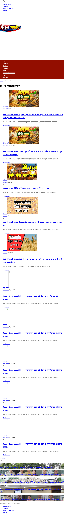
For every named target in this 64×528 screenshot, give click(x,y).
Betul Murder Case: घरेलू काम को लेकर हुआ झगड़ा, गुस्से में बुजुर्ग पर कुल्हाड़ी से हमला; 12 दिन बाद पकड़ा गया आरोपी (32, 482)
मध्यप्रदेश (5, 68)
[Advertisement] (32, 48)
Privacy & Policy (7, 4)
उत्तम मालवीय (6, 108)
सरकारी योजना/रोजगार (9, 73)
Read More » (6, 125)
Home (5, 61)
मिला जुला (5, 64)
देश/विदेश (5, 66)
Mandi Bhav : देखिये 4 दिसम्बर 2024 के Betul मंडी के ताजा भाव (26, 188)
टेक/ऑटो (5, 75)
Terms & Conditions (8, 9)
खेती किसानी (6, 77)
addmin (5, 182)
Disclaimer (6, 6)
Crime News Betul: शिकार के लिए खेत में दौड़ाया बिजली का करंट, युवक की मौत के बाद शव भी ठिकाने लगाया (30, 499)
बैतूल (4, 71)
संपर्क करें (5, 11)
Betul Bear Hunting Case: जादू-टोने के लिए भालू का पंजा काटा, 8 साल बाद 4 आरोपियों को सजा (26, 467)
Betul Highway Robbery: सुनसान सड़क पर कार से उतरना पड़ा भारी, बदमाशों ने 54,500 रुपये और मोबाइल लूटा (30, 475)
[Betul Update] (10, 32)
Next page (2, 458)
